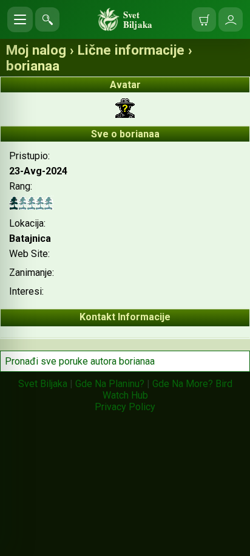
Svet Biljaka (42, 384)
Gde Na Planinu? (109, 384)
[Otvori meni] (20, 19)
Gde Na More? (182, 384)
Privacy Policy (125, 407)
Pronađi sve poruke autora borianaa (80, 361)
